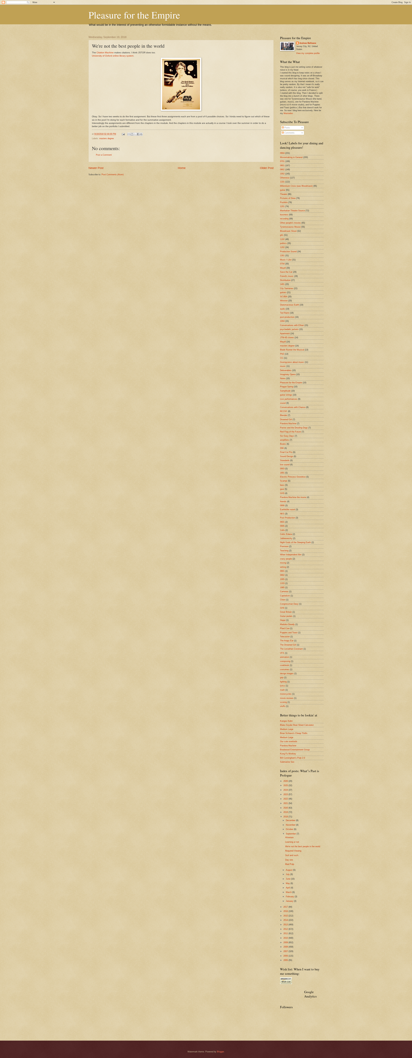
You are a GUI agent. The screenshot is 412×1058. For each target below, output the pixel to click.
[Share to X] (135, 134)
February (290, 896)
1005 (282, 579)
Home (182, 168)
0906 (282, 505)
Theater (283, 194)
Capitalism (285, 595)
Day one (289, 860)
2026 (286, 781)
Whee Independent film (290, 554)
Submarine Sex (287, 762)
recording (284, 218)
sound (283, 403)
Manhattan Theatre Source (292, 210)
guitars (283, 292)
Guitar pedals (286, 616)
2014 (286, 920)
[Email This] (129, 134)
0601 (282, 522)
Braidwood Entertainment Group (295, 749)
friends (283, 501)
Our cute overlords (288, 741)
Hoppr (283, 620)
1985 (282, 587)
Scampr (283, 481)
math (282, 690)
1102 (282, 239)
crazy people (286, 559)
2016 (286, 911)
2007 (286, 951)
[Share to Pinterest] (141, 134)
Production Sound (288, 251)
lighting (283, 681)
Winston (284, 300)
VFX (282, 653)
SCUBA (283, 296)
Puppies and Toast (288, 632)
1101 (282, 182)
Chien (282, 599)
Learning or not (292, 842)
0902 (282, 575)
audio (282, 309)
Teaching (284, 550)
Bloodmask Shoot (288, 231)
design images (287, 673)
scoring (283, 702)
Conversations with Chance (292, 407)
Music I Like (285, 260)
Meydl (283, 268)
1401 (282, 284)
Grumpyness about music (292, 362)
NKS (282, 513)
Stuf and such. (292, 855)
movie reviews (286, 698)
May (288, 883)
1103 (282, 583)
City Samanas (286, 288)
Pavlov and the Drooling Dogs (294, 427)
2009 (286, 942)
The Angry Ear (286, 640)
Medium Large (286, 729)
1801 (282, 473)
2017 (286, 907)
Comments (289, 133)
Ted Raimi (284, 313)
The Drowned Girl (288, 645)
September (291, 834)
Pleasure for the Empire (134, 14)
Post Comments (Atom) (113, 174)
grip (281, 677)
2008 (286, 947)
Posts (287, 127)
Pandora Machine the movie (293, 497)
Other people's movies (290, 223)
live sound (285, 464)
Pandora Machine (288, 423)
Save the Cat (286, 272)
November (291, 825)
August (289, 870)
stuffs (282, 706)
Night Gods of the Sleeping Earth (295, 542)
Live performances (288, 399)
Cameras (284, 591)
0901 (282, 571)
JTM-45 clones (287, 337)
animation (284, 657)
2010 (286, 938)
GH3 (282, 493)
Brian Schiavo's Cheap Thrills (293, 733)
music (283, 366)
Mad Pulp (289, 864)
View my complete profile (308, 53)
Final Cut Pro (286, 452)
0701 (282, 161)
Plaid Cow (284, 628)
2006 (286, 956)
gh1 (281, 235)
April (288, 887)
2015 (286, 915)
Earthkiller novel (287, 509)
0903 (282, 468)
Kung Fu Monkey (288, 753)
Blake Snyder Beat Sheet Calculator (297, 725)
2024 (286, 790)
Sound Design (286, 456)
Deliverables (285, 370)
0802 (282, 169)
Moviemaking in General (291, 157)
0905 (282, 526)
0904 (282, 153)
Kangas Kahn (286, 721)
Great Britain (286, 612)
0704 (282, 264)
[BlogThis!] (132, 134)
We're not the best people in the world (302, 846)
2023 (286, 794)
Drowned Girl (286, 419)
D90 (282, 448)
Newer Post (96, 168)
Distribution (285, 280)
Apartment (285, 333)
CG (281, 358)
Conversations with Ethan (292, 325)
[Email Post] (123, 134)
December (291, 820)
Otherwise (284, 178)
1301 (282, 255)
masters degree (106, 138)
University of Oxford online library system (113, 56)
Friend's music (287, 276)
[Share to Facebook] (138, 134)
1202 (282, 247)
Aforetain (289, 837)
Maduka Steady (287, 624)
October (290, 829)
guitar (282, 190)
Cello (282, 530)
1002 (282, 173)
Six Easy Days (287, 436)
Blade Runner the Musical (292, 350)
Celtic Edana (286, 534)
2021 (286, 803)
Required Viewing (293, 851)
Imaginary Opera (287, 374)
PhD (282, 354)
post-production (287, 317)
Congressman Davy (289, 604)
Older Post (267, 168)
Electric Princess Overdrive (293, 477)
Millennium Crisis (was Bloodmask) (296, 186)
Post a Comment (104, 155)
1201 (282, 206)
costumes (284, 669)
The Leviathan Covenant (291, 649)
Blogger (220, 1051)
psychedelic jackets (289, 329)
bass (282, 485)
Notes (283, 378)
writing (283, 567)
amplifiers (284, 440)
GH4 (282, 608)
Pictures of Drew (287, 198)
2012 (286, 929)
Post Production (287, 518)
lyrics (282, 686)
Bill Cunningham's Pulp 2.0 (292, 758)
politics (283, 243)
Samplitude (285, 391)
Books (283, 444)
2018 (286, 816)
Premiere (284, 546)
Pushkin (284, 202)
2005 (286, 960)
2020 (286, 808)
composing (285, 661)
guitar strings (286, 395)
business (284, 214)
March (289, 892)
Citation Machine (105, 52)
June (288, 879)
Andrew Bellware (307, 43)
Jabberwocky (286, 538)
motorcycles (285, 694)
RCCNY (283, 411)
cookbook (284, 665)
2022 (286, 799)
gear (282, 489)
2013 (286, 924)
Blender (283, 415)
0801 (282, 165)
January (290, 901)
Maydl (283, 341)
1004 (282, 321)
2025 (286, 785)
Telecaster (285, 636)
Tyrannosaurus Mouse (290, 227)
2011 (286, 933)
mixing (283, 563)
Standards (285, 460)
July (288, 874)
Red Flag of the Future (290, 432)
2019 (286, 812)
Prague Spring (286, 386)
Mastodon (288, 113)
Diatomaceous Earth (289, 305)
